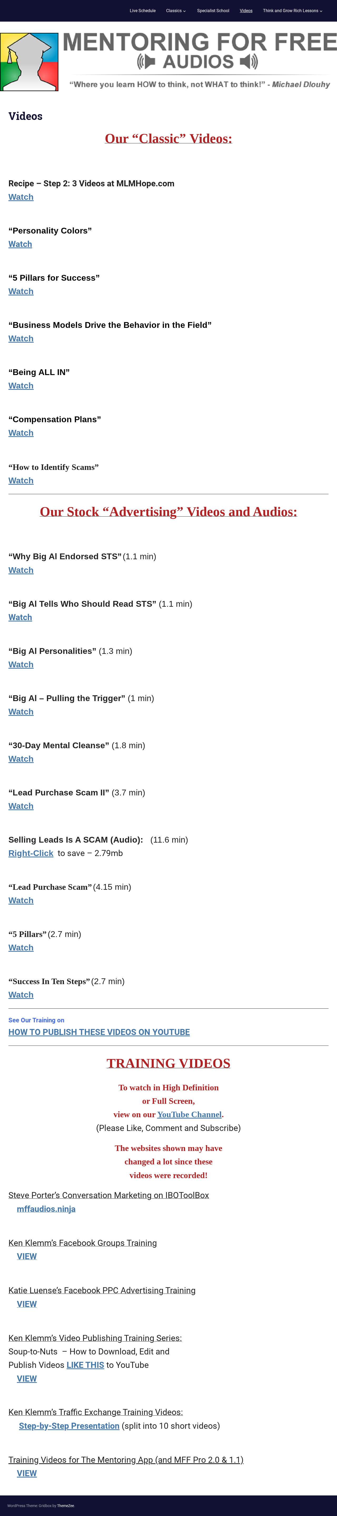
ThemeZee (65, 1506)
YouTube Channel (189, 1114)
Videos (246, 10)
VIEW (27, 1379)
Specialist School (213, 10)
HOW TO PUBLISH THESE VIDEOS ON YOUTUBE (99, 1032)
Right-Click (30, 853)
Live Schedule (143, 10)
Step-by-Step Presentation (69, 1426)
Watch (21, 197)
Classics (174, 10)
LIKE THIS (85, 1365)
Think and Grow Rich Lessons (290, 10)
